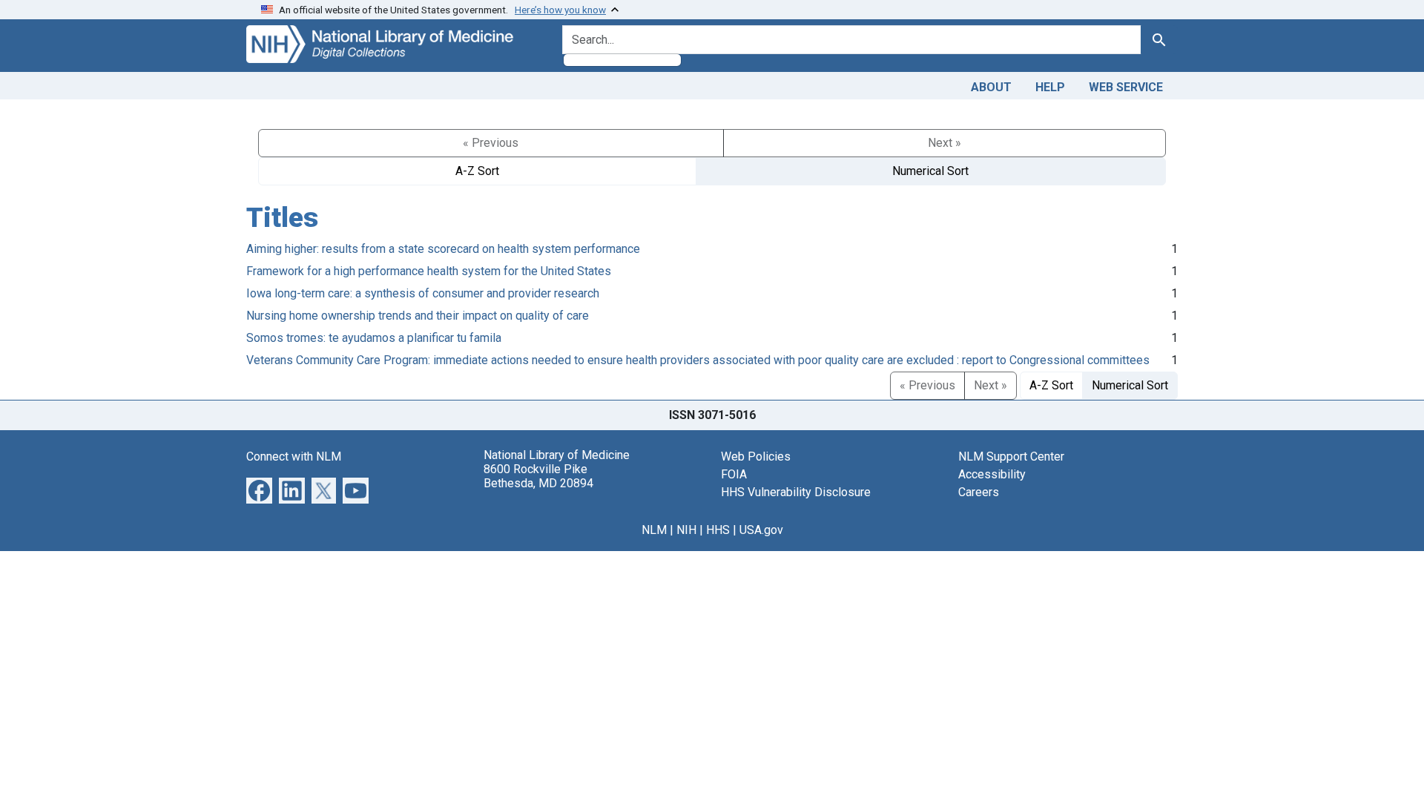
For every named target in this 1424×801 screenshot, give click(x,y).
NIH (686, 530)
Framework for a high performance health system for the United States (428, 271)
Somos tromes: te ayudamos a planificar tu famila (373, 338)
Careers (978, 492)
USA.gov (761, 530)
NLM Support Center (1011, 456)
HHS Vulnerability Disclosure (796, 492)
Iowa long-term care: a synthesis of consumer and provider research (422, 293)
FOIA (734, 474)
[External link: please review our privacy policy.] (259, 489)
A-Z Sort (477, 171)
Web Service (1126, 87)
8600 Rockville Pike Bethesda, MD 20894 (538, 476)
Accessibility (992, 474)
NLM (654, 530)
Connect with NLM (293, 456)
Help (1050, 87)
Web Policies (756, 456)
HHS (718, 530)
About (991, 87)
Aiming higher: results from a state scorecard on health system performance (443, 249)
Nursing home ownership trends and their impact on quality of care (417, 316)
